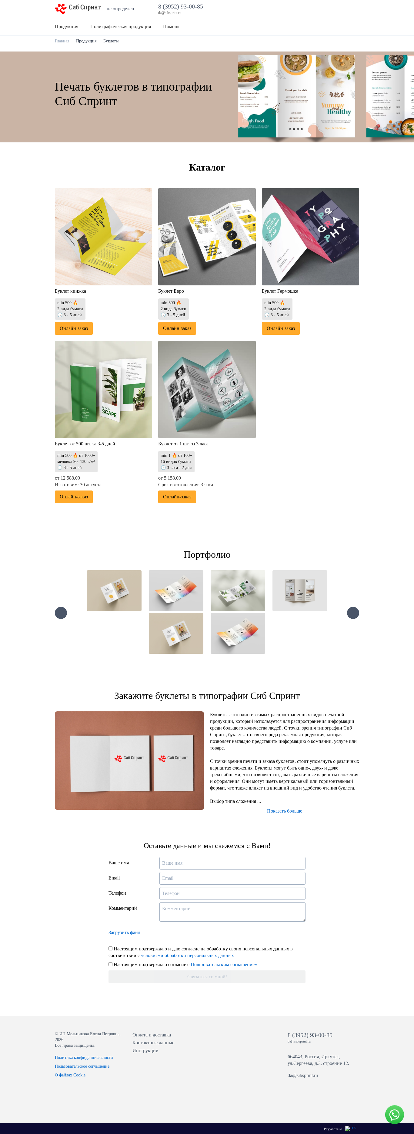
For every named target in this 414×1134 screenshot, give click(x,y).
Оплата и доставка (151, 1034)
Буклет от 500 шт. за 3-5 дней (85, 443)
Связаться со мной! (207, 976)
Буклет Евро (171, 291)
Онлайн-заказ (74, 328)
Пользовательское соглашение (82, 1066)
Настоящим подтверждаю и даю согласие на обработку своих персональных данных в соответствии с (201, 952)
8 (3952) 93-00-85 (182, 6)
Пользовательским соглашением (224, 964)
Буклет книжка (70, 291)
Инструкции (145, 1050)
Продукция (86, 41)
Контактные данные (153, 1042)
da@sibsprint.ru (303, 1075)
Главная (62, 41)
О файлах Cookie (70, 1075)
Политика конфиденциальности (84, 1057)
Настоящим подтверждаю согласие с (185, 964)
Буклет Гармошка (280, 291)
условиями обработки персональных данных (187, 955)
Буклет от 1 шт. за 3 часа (183, 443)
